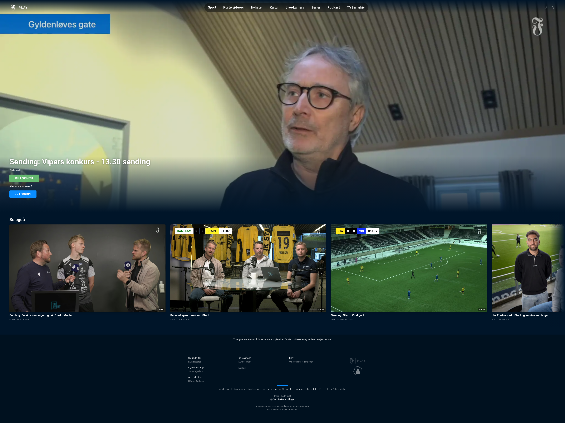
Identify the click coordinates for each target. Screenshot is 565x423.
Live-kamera (295, 7)
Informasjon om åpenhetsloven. (282, 409)
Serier (315, 7)
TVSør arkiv (356, 7)
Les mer (327, 339)
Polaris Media (339, 389)
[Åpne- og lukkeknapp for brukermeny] (546, 7)
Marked (242, 368)
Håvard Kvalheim (196, 381)
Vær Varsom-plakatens (245, 389)
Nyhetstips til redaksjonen (301, 362)
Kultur (274, 7)
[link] (19, 7)
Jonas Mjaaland (195, 371)
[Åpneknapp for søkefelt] (553, 7)
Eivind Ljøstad (194, 362)
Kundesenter (245, 362)
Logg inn (25, 194)
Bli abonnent (24, 178)
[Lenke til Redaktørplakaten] (357, 370)
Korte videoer (233, 7)
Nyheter (257, 7)
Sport (212, 7)
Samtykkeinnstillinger (284, 399)
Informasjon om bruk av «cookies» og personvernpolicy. (282, 406)
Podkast (334, 7)
